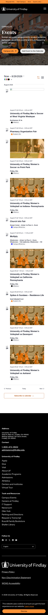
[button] (20, 79)
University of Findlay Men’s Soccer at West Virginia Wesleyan (26, 115)
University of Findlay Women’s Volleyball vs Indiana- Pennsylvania (27, 205)
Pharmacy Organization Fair (23, 131)
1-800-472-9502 (10, 447)
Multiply (14, 236)
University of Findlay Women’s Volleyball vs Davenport (24, 333)
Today (24, 388)
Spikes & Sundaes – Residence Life (27, 295)
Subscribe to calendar (22, 396)
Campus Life (9, 51)
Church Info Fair (18, 221)
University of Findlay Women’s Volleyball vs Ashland (24, 372)
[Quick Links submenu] (41, 1)
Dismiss (24, 611)
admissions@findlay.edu (13, 450)
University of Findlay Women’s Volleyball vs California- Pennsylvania (24, 277)
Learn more (29, 606)
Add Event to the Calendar (32, 51)
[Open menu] (45, 8)
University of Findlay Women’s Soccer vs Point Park (24, 166)
